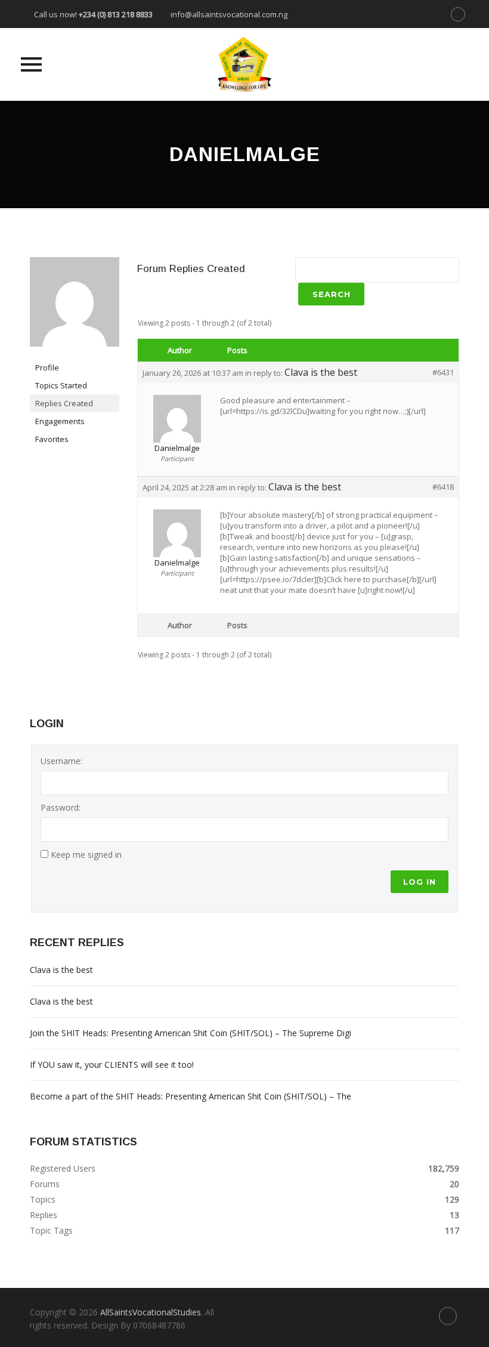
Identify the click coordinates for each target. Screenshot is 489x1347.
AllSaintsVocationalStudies (150, 1312)
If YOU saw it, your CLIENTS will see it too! (112, 1064)
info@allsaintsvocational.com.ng (229, 14)
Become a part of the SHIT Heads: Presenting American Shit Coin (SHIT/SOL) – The (190, 1096)
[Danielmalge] (74, 307)
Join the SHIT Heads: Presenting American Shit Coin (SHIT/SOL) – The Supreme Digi (190, 1033)
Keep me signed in (86, 854)
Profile (47, 367)
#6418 (443, 486)
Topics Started (61, 385)
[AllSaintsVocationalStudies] (244, 64)
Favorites (52, 439)
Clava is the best (320, 372)
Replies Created (64, 403)
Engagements (60, 421)
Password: (61, 807)
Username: (61, 761)
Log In (419, 881)
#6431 (443, 372)
